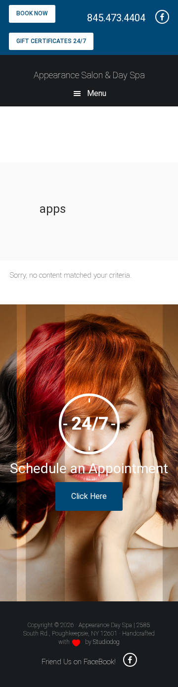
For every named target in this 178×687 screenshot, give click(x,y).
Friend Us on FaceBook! (79, 661)
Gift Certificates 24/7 (51, 41)
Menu (96, 93)
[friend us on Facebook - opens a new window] (158, 18)
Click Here (89, 496)
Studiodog (106, 641)
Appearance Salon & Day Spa (89, 75)
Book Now (32, 13)
